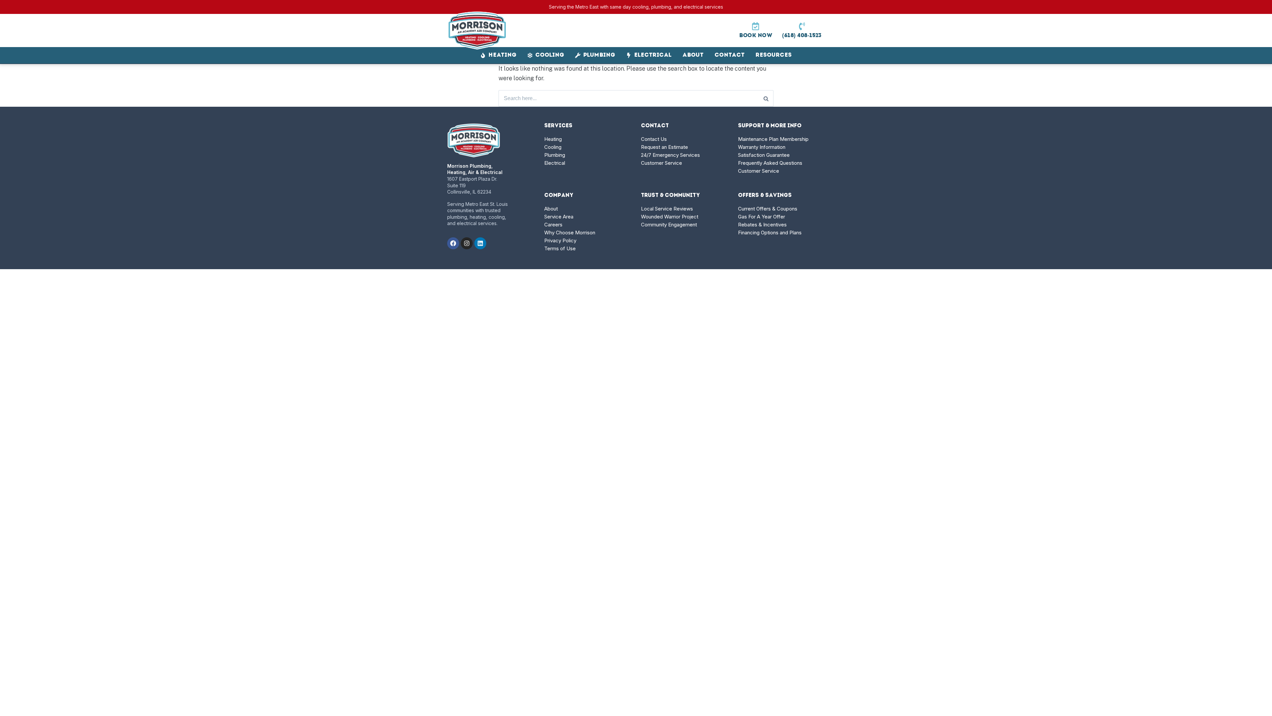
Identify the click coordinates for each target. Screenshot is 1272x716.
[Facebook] (453, 243)
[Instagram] (467, 243)
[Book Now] (756, 26)
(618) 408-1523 (802, 35)
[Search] (766, 98)
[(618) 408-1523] (802, 26)
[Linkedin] (480, 243)
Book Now (755, 35)
